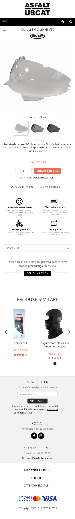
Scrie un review (37, 273)
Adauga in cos (47, 171)
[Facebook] (34, 435)
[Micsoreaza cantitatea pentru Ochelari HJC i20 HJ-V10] (18, 171)
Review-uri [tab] (13, 247)
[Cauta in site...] (71, 22)
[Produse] (5, 23)
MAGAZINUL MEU (36, 470)
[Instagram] (41, 435)
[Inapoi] (2, 30)
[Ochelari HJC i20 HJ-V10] (37, 79)
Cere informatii (51, 187)
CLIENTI (36, 478)
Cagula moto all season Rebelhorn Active (55, 344)
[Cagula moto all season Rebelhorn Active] (54, 323)
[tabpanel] (37, 79)
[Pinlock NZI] (20, 324)
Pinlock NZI (20, 343)
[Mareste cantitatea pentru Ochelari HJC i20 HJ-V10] (29, 171)
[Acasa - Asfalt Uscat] (37, 9)
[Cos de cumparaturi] (62, 22)
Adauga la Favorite (23, 187)
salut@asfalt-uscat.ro (39, 458)
